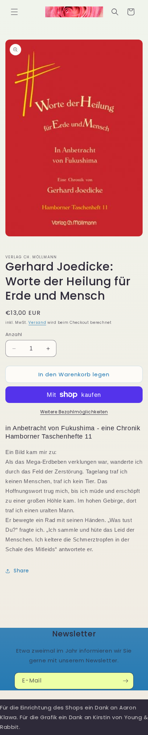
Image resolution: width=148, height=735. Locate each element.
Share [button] (21, 570)
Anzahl (13, 334)
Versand (37, 322)
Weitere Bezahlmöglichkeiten (74, 412)
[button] (14, 12)
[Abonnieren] (125, 680)
